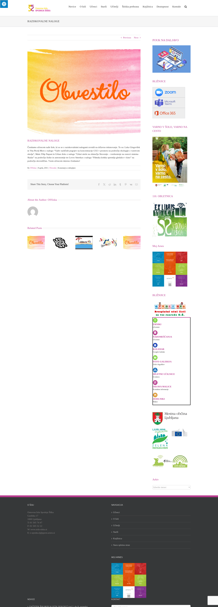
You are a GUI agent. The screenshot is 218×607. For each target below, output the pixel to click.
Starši (115, 532)
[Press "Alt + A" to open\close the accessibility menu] (4, 4)
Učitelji (116, 525)
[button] (185, 6)
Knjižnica (117, 538)
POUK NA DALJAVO (165, 40)
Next (136, 37)
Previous (127, 37)
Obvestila (52, 168)
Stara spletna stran (121, 545)
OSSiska (33, 168)
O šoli (116, 519)
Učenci (116, 512)
